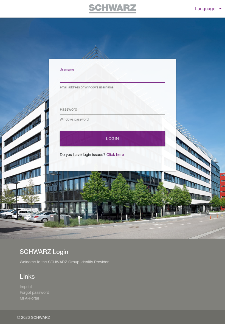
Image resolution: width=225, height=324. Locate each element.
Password (68, 109)
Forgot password (34, 292)
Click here (115, 154)
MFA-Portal (29, 298)
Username (67, 69)
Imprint (26, 286)
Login (112, 138)
